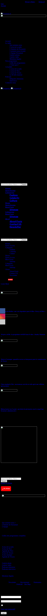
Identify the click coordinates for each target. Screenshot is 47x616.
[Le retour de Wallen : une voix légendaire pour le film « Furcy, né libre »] (9, 293)
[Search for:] (11, 479)
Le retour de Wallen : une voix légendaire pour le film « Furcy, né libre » (23, 311)
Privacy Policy (30, 2)
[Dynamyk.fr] (11, 88)
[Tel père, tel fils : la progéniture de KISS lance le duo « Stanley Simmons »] (9, 316)
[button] (3, 6)
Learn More (5, 284)
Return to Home (6, 483)
